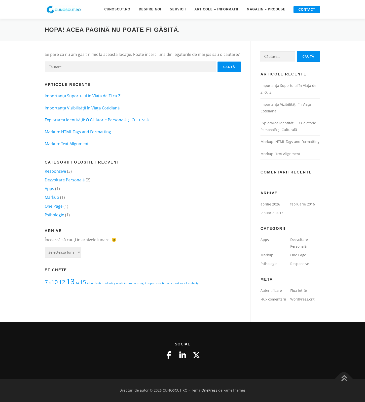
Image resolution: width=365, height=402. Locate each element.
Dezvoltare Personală (65, 180)
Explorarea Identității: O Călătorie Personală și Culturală (97, 120)
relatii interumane (127, 283)
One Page (54, 206)
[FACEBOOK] (168, 355)
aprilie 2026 (270, 204)
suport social (179, 283)
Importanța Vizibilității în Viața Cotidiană (82, 108)
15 (83, 282)
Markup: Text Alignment (67, 143)
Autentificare (271, 290)
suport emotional (158, 283)
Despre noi (150, 9)
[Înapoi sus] (344, 378)
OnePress (209, 390)
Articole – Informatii (216, 9)
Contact (306, 9)
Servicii (178, 9)
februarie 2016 (302, 204)
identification (95, 283)
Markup (52, 197)
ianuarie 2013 (271, 212)
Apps (49, 188)
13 (70, 281)
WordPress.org (302, 299)
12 (62, 282)
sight (143, 283)
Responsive (55, 171)
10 (54, 282)
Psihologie (54, 215)
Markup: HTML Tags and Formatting (78, 131)
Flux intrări (299, 290)
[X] (196, 355)
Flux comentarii (273, 299)
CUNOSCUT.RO (117, 9)
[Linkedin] (182, 355)
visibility (193, 283)
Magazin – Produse (266, 9)
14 (77, 283)
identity (110, 283)
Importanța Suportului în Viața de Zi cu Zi (83, 96)
